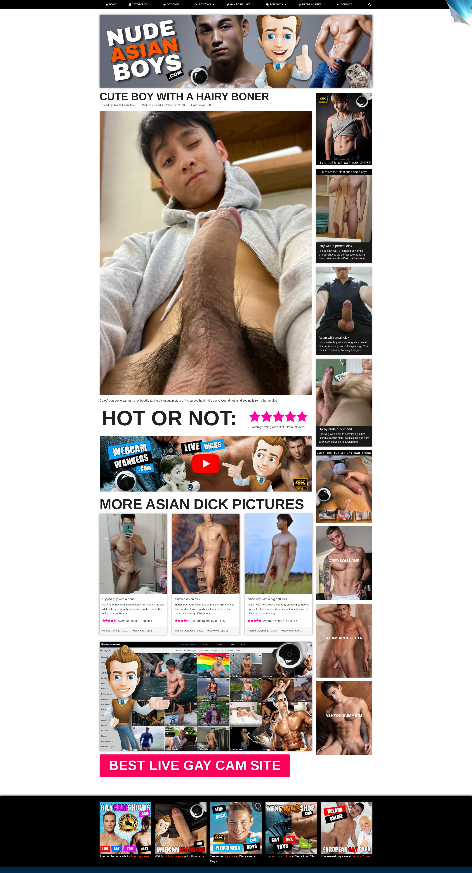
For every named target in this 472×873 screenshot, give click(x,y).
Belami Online (361, 856)
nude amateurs (173, 856)
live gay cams (140, 856)
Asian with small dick (334, 337)
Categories (140, 4)
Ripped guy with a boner (119, 599)
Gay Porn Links (240, 4)
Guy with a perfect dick (335, 246)
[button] (369, 4)
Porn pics (276, 4)
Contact (346, 4)
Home (112, 4)
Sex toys (205, 4)
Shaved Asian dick (187, 599)
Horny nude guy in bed (335, 429)
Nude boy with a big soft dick (268, 599)
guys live (229, 856)
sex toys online (281, 856)
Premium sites (312, 4)
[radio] (254, 417)
